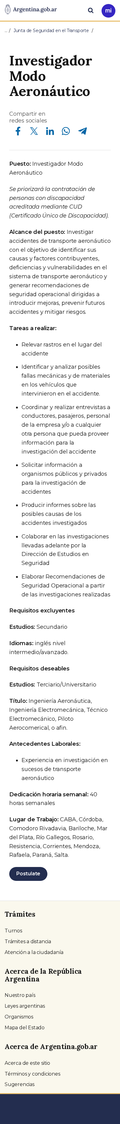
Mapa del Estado (25, 1028)
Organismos (19, 1017)
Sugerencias (19, 1084)
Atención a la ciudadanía (34, 952)
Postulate (28, 874)
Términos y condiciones (32, 1074)
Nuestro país (20, 995)
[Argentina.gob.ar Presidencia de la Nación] (31, 10)
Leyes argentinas (25, 1006)
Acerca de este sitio (27, 1063)
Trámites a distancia (28, 941)
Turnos (13, 931)
